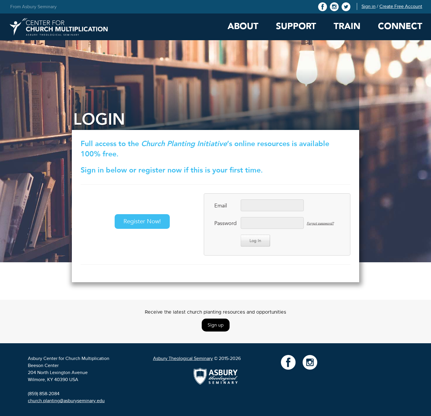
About (243, 26)
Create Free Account (400, 6)
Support (296, 26)
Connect (400, 26)
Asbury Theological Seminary (183, 358)
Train (347, 26)
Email (220, 205)
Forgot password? (320, 223)
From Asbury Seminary (33, 7)
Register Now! (142, 221)
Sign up (216, 325)
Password (224, 223)
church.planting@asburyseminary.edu (66, 401)
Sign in (369, 6)
